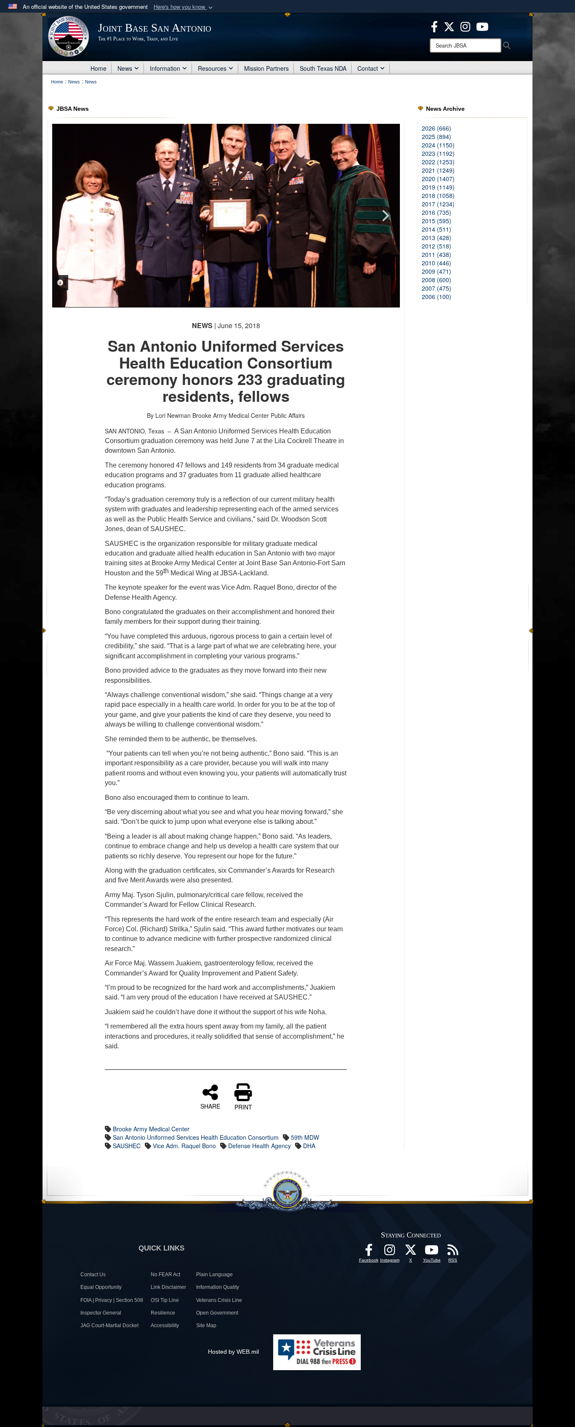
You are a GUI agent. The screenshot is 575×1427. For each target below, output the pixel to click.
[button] (184, 7)
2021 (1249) (438, 170)
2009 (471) (436, 271)
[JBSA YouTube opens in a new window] (482, 25)
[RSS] (452, 1252)
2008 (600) (436, 279)
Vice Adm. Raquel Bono (184, 1145)
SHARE (210, 1105)
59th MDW (305, 1137)
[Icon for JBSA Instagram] (389, 1252)
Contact (367, 68)
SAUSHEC (127, 1145)
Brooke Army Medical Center (151, 1129)
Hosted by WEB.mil (233, 1351)
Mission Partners (266, 68)
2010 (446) (436, 263)
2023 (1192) (438, 153)
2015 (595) (436, 220)
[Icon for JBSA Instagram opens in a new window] (465, 25)
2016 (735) (436, 212)
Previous (67, 215)
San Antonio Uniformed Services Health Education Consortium (196, 1137)
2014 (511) (436, 229)
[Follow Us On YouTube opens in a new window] (431, 1252)
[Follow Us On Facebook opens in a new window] (368, 1252)
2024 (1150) (438, 145)
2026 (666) (436, 128)
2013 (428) (436, 237)
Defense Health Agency (259, 1145)
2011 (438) (436, 254)
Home (98, 68)
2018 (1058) (438, 195)
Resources (212, 68)
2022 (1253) (438, 162)
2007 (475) (436, 288)
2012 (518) (436, 246)
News (124, 68)
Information (165, 68)
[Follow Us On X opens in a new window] (410, 1252)
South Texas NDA (323, 68)
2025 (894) (436, 136)
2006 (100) (436, 296)
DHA (309, 1145)
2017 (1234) (438, 204)
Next (385, 215)
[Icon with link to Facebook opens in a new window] (434, 25)
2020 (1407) (438, 178)
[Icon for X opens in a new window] (449, 25)
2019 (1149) (438, 187)
